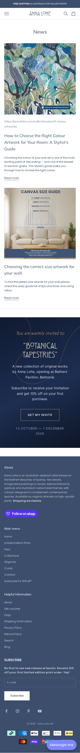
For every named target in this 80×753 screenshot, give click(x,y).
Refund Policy (13, 634)
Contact (9, 574)
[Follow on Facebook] (6, 711)
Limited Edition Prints (17, 543)
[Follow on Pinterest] (28, 711)
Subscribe (16, 695)
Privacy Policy (13, 627)
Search (9, 640)
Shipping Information (18, 621)
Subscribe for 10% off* (18, 581)
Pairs (7, 549)
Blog (7, 647)
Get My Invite (40, 415)
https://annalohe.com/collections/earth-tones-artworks (35, 123)
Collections (11, 556)
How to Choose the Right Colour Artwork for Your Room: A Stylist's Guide (36, 142)
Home (8, 536)
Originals (10, 562)
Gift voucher (12, 609)
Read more (11, 178)
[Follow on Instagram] (17, 711)
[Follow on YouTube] (40, 711)
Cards (8, 568)
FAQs (7, 615)
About (8, 602)
